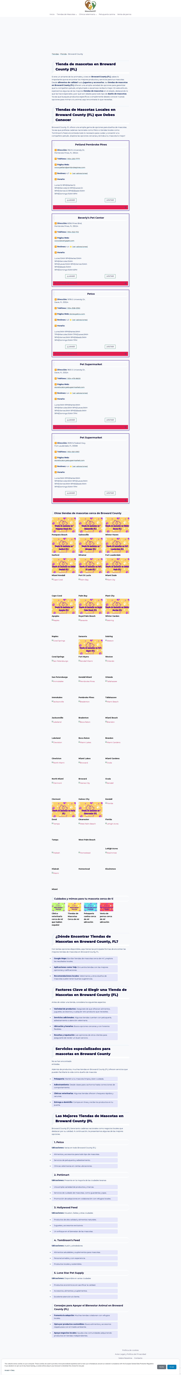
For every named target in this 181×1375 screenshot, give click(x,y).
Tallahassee (111, 697)
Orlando (109, 677)
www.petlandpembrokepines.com (69, 167)
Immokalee (57, 697)
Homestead (84, 869)
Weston (109, 657)
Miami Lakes (85, 758)
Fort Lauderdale (113, 555)
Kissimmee (110, 869)
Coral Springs (58, 657)
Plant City (109, 596)
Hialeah (55, 869)
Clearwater (84, 819)
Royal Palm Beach (87, 616)
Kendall (108, 799)
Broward (83, 779)
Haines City (84, 799)
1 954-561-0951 (72, 452)
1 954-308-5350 (73, 308)
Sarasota (83, 636)
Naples (55, 636)
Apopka (55, 616)
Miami (55, 889)
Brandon (109, 738)
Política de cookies (130, 1350)
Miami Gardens (112, 758)
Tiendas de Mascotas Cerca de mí (73, 916)
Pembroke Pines (86, 697)
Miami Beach (111, 718)
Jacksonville (57, 718)
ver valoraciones (80, 173)
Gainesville (84, 535)
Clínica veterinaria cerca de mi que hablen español (57, 919)
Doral (54, 819)
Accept (7, 1370)
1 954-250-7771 (73, 159)
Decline (161, 1367)
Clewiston (56, 758)
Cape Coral (57, 596)
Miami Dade (111, 575)
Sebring (109, 636)
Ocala (108, 779)
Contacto (138, 1358)
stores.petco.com (77, 314)
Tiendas (55, 54)
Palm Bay (83, 596)
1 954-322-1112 (72, 232)
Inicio (52, 14)
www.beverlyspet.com (64, 241)
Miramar (82, 555)
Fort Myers (84, 657)
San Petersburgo (60, 677)
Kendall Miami (85, 677)
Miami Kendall (58, 575)
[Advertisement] (90, 31)
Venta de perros (124, 14)
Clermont (56, 799)
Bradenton (84, 718)
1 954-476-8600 (73, 378)
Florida (63, 54)
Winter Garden (112, 616)
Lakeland (56, 738)
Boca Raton (84, 738)
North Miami (58, 779)
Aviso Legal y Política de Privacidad (130, 1354)
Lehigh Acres (111, 849)
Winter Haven (111, 535)
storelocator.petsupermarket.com (69, 387)
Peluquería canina (107, 14)
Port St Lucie (85, 575)
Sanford (55, 555)
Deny (12, 1370)
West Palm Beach (87, 840)
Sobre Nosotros (125, 1358)
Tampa (55, 840)
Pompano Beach (59, 535)
